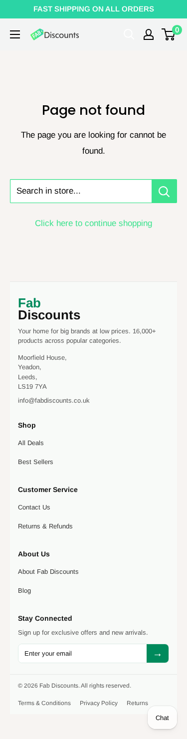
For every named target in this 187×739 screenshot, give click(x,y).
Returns (137, 703)
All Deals (31, 443)
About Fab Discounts (48, 571)
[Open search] (129, 34)
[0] (169, 34)
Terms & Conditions (44, 703)
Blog (24, 590)
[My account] (149, 34)
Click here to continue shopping (93, 223)
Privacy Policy (99, 703)
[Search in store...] (164, 191)
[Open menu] (15, 34)
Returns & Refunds (45, 526)
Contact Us (34, 507)
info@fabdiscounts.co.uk (54, 400)
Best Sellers (35, 462)
